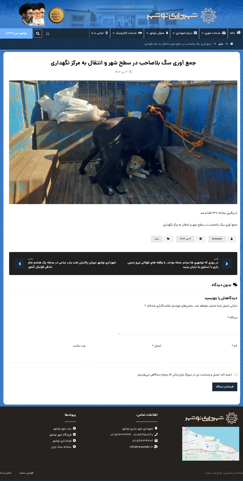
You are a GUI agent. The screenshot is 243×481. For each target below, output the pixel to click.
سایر (157, 239)
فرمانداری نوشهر (62, 441)
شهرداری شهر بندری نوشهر (137, 429)
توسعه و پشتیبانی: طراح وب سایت (224, 473)
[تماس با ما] (47, 33)
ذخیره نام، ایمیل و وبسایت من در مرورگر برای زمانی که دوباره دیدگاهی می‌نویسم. (184, 375)
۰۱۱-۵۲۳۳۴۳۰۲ (142, 441)
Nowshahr (217, 239)
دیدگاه (232, 318)
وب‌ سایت (79, 346)
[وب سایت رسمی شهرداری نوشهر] (180, 16)
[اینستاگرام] (55, 33)
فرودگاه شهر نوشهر (60, 435)
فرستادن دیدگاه (225, 387)
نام (234, 346)
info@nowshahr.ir (141, 447)
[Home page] (231, 44)
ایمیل (156, 346)
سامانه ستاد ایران (61, 447)
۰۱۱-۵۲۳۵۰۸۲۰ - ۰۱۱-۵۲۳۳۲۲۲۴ (131, 435)
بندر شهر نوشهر (62, 429)
